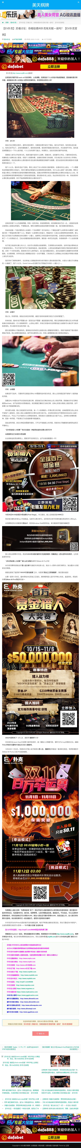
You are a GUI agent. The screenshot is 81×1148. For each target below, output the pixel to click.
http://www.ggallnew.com (29, 1012)
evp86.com (52, 936)
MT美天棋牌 (18, 39)
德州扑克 (13, 22)
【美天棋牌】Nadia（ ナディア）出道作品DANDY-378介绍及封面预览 (20, 1048)
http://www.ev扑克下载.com (26, 968)
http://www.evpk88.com (29, 975)
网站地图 (41, 1145)
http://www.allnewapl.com (26, 1008)
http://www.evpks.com (27, 958)
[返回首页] (2, 22)
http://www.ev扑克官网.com (26, 965)
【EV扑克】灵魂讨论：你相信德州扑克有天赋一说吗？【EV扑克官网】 (48, 1024)
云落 (67, 1145)
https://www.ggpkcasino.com (27, 995)
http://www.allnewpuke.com (32, 1005)
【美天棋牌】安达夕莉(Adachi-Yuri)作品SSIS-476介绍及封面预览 (60, 1048)
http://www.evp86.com (20, 73)
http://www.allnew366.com (29, 1002)
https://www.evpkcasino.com (27, 992)
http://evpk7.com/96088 (26, 929)
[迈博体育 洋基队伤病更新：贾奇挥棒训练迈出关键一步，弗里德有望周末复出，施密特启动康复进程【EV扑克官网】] (60, 1061)
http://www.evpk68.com (27, 978)
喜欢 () (41, 1033)
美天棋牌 (27, 1145)
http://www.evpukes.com (25, 985)
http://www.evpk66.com (27, 972)
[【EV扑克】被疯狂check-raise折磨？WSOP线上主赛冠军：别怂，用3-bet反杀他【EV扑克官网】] (20, 1057)
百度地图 (55, 1145)
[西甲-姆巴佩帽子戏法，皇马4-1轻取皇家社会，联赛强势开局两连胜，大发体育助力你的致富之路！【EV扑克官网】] (21, 1081)
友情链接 (34, 1145)
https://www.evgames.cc (25, 988)
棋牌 (6, 22)
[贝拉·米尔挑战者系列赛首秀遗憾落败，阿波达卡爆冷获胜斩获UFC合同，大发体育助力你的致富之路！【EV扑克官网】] (60, 1081)
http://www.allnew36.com (29, 998)
